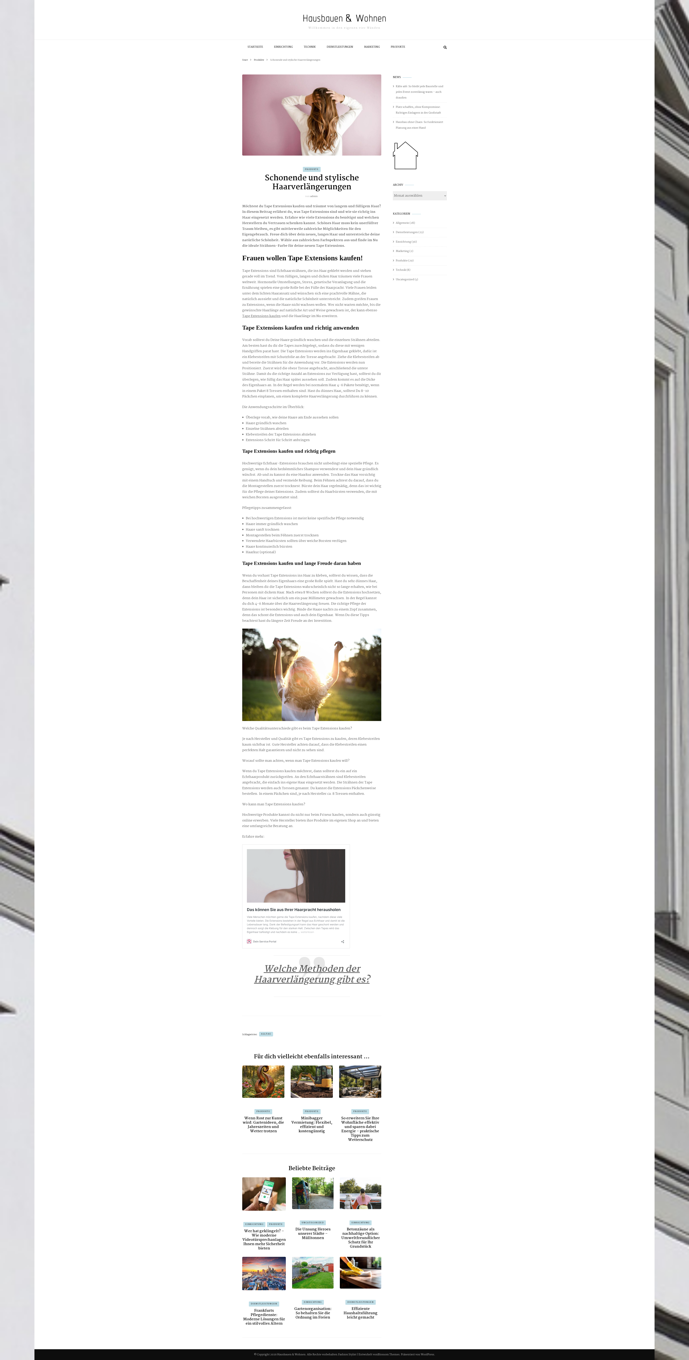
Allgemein (402, 223)
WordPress (427, 1354)
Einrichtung (283, 47)
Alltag (266, 1034)
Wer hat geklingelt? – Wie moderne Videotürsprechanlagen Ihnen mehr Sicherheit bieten (264, 1239)
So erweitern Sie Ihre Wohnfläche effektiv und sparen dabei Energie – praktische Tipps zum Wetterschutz (360, 1129)
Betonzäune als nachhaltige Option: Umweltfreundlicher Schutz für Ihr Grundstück (360, 1238)
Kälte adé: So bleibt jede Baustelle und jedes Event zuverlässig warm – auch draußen (419, 92)
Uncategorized (313, 1222)
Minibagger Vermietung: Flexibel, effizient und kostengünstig (311, 1124)
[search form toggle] (445, 47)
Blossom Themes (389, 1354)
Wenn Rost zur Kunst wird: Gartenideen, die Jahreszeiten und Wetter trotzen (263, 1124)
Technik (310, 47)
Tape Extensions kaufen (261, 316)
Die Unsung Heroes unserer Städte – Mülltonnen (313, 1233)
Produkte (398, 47)
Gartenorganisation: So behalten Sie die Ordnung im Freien (313, 1313)
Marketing (372, 47)
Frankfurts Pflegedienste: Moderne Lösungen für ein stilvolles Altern (264, 1317)
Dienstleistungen (340, 47)
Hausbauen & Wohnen (344, 18)
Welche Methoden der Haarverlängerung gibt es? (312, 974)
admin (314, 196)
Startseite (255, 47)
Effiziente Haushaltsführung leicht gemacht (361, 1313)
